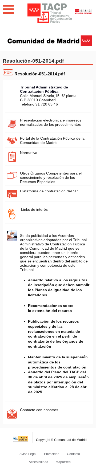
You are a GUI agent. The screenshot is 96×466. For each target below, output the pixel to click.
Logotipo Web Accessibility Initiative (21, 437)
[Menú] (8, 9)
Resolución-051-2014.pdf (39, 74)
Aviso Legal (28, 454)
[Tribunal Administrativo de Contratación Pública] (49, 13)
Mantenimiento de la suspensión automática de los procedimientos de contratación (58, 362)
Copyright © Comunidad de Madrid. (61, 440)
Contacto (73, 454)
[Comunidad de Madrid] (49, 40)
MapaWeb (63, 462)
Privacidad (51, 454)
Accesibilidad (38, 462)
